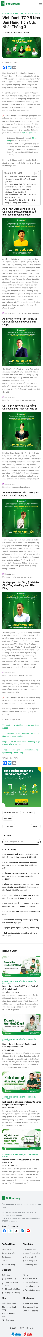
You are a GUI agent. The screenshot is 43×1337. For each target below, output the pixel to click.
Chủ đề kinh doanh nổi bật (13, 981)
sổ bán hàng (28, 812)
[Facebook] (4, 1231)
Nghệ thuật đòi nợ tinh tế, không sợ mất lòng (21, 928)
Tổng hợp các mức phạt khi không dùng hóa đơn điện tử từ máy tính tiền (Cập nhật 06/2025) (20, 876)
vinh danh (8, 818)
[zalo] (10, 1231)
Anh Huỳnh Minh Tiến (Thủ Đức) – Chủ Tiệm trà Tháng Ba (20, 196)
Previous (9, 826)
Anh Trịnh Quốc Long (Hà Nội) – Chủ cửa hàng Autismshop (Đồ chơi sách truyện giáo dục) (21, 179)
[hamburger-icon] (40, 3)
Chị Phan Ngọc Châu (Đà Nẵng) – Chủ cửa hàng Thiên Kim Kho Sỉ (20, 191)
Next (35, 826)
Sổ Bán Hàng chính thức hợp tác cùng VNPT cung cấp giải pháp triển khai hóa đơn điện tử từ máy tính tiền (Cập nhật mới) (20, 887)
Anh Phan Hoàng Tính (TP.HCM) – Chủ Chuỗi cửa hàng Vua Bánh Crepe (20, 185)
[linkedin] (22, 1231)
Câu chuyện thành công (12, 14)
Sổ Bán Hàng (27, 133)
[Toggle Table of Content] (35, 173)
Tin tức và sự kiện (32, 14)
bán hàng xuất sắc (11, 812)
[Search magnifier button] (37, 841)
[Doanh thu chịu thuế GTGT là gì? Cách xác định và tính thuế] (21, 966)
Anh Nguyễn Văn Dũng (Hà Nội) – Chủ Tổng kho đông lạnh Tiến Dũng (20, 201)
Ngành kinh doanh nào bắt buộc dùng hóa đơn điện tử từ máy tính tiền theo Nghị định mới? (19, 865)
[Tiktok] (16, 1231)
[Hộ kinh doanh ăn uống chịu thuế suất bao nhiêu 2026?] (21, 1140)
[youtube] (28, 1231)
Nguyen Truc (23, 32)
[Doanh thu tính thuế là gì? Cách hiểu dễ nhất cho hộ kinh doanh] (21, 1024)
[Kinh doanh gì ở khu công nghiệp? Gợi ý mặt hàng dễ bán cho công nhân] (21, 1082)
